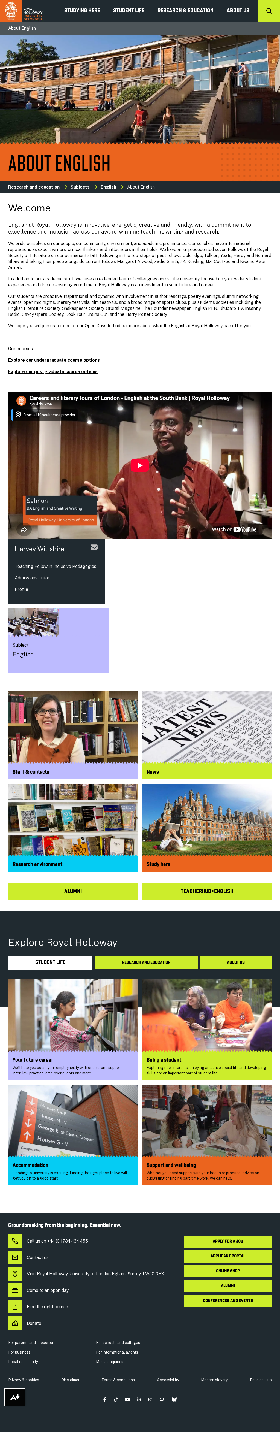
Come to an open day (48, 1290)
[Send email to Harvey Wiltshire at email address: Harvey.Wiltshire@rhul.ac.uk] (94, 554)
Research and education (34, 187)
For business (19, 1352)
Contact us (38, 1257)
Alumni (228, 1286)
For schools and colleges (118, 1342)
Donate (34, 1323)
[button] (105, 1399)
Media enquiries (109, 1362)
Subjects (80, 187)
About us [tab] (236, 963)
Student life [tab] (50, 962)
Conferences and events (228, 1301)
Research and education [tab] (146, 963)
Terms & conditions (118, 1380)
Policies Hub (261, 1380)
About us (238, 11)
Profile (21, 589)
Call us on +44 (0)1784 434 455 (57, 1241)
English (108, 187)
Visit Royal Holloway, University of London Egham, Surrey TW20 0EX (95, 1273)
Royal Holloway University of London (22, 11)
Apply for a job (228, 1241)
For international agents (117, 1352)
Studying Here (82, 11)
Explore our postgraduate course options (53, 371)
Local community (23, 1362)
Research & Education (186, 11)
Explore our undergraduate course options (54, 360)
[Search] (269, 11)
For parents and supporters (32, 1342)
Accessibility (168, 1380)
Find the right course (47, 1306)
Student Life (128, 11)
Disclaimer (70, 1380)
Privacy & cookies (23, 1380)
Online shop (228, 1271)
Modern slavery (214, 1380)
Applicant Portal (228, 1256)
